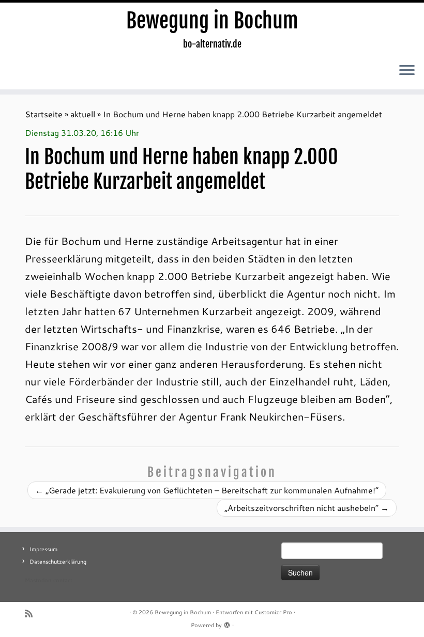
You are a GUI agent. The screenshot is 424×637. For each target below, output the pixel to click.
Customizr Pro (273, 612)
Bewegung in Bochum (212, 20)
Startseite (44, 114)
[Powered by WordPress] (227, 623)
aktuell (82, 114)
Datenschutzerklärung (57, 561)
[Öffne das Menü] (407, 71)
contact (62, 580)
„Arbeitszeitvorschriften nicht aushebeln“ (306, 508)
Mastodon (38, 580)
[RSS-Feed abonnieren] (32, 613)
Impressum (43, 549)
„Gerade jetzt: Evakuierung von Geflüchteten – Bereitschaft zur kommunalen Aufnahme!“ (206, 490)
